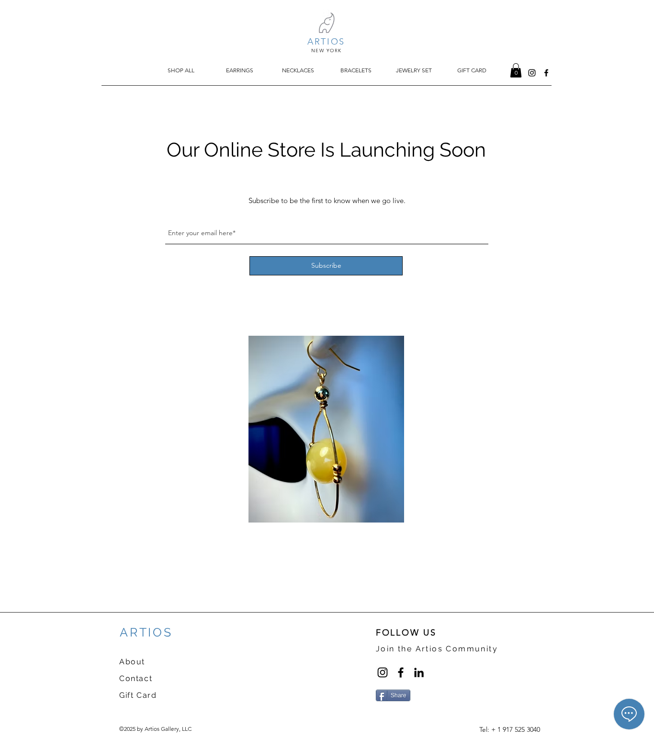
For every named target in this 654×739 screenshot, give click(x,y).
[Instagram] (382, 672)
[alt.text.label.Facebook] (546, 73)
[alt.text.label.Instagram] (532, 73)
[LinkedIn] (419, 672)
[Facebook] (400, 672)
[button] (516, 70)
